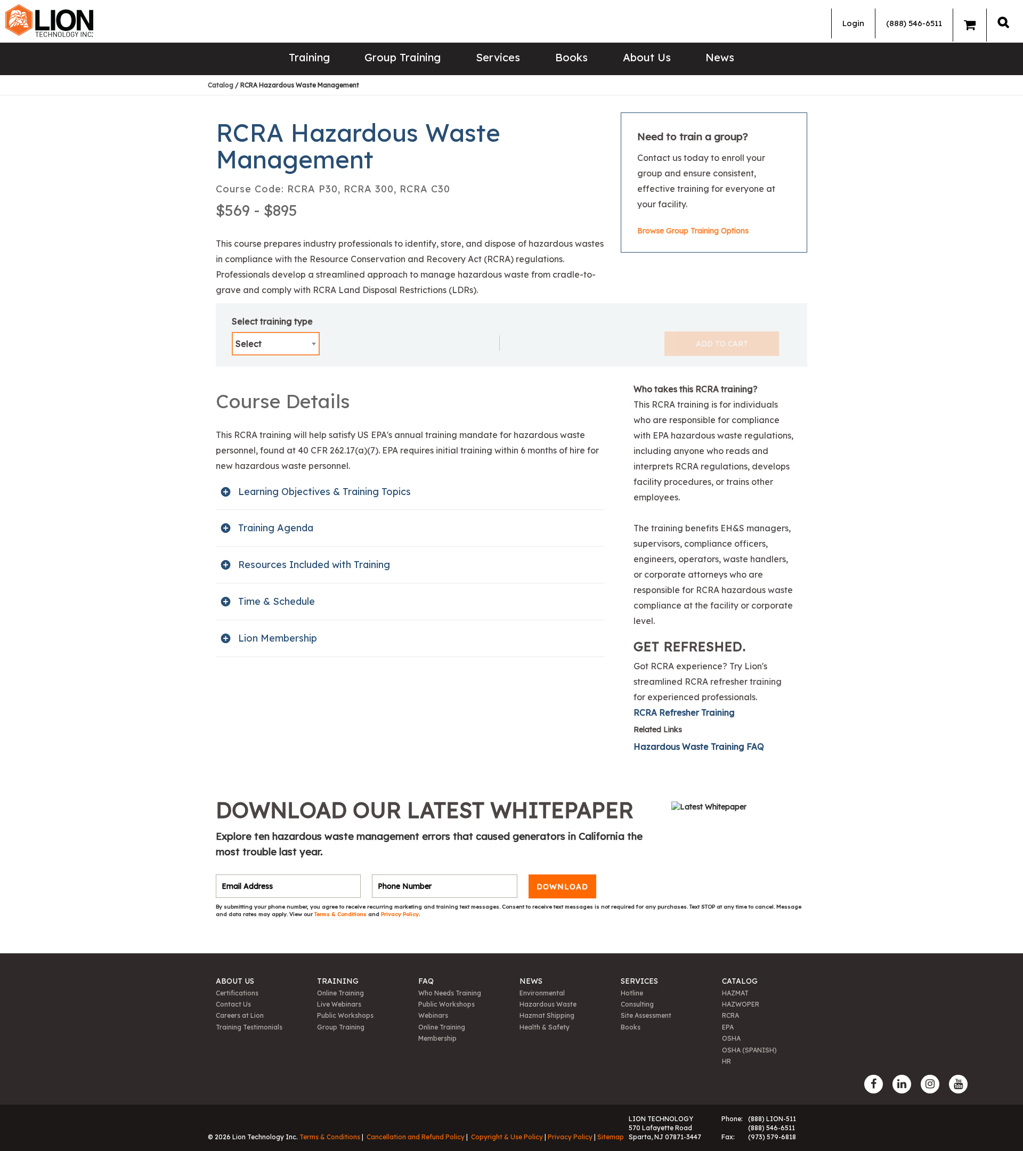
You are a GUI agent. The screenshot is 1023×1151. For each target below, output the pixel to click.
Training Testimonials (249, 1027)
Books (571, 57)
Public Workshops (345, 1015)
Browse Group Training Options (693, 231)
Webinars (433, 1015)
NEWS (530, 981)
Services (498, 57)
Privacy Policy (400, 914)
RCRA (730, 1015)
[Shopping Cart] (969, 25)
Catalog (220, 85)
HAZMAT (735, 993)
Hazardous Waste (548, 1004)
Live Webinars (339, 1004)
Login (853, 23)
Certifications (237, 993)
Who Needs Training (449, 993)
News (719, 57)
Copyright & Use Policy (507, 1137)
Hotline (632, 993)
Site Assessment (646, 1015)
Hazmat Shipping (546, 1015)
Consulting (637, 1004)
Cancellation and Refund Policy (416, 1137)
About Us (647, 57)
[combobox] (276, 343)
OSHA (731, 1038)
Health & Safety (544, 1027)
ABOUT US (235, 981)
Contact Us (233, 1004)
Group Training (402, 57)
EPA (728, 1027)
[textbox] (276, 343)
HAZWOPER (740, 1004)
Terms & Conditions (341, 914)
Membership (437, 1038)
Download (562, 886)
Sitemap (610, 1137)
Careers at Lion (240, 1015)
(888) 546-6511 (914, 23)
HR (726, 1061)
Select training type (272, 321)
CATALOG (740, 981)
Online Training (340, 993)
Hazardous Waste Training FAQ (699, 746)
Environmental (542, 993)
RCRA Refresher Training (684, 712)
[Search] (1003, 22)
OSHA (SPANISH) (749, 1050)
